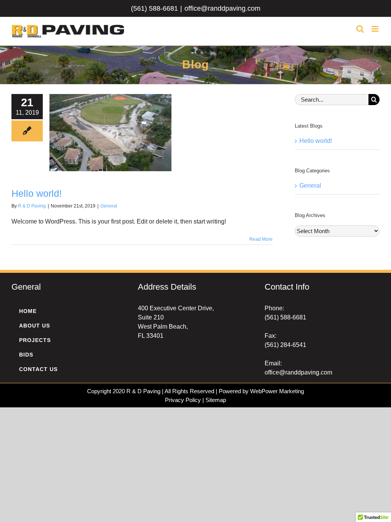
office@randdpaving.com (222, 8)
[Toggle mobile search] (360, 29)
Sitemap (215, 400)
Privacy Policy (183, 400)
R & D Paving (32, 206)
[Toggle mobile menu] (376, 29)
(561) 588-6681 (154, 8)
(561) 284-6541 (285, 345)
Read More (261, 239)
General (108, 206)
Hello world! (36, 193)
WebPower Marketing (277, 391)
